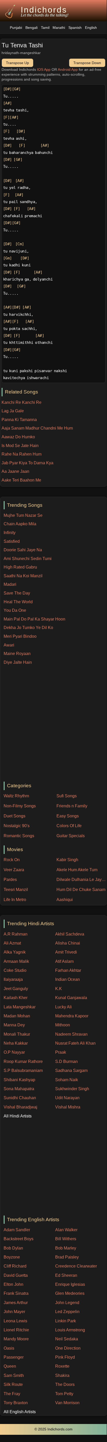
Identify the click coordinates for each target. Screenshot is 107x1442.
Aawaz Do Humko (18, 437)
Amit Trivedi (66, 952)
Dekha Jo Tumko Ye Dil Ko (28, 627)
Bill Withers (65, 1239)
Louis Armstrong (70, 1330)
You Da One (15, 610)
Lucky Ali (63, 1007)
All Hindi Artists (18, 1116)
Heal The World (18, 602)
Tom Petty (64, 1394)
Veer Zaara (14, 870)
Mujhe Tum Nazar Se (23, 515)
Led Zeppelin (67, 1311)
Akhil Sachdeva (69, 934)
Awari (9, 645)
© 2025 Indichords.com (53, 1429)
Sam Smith (14, 1375)
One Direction (68, 1348)
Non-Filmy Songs (20, 806)
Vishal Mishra (67, 1107)
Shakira (62, 1375)
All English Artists (20, 1412)
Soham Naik (66, 1080)
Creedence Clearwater (76, 1266)
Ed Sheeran (66, 1275)
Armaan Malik (16, 961)
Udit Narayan (67, 1098)
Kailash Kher (15, 997)
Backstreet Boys (18, 1239)
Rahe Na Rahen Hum (21, 454)
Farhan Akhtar (68, 970)
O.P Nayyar (14, 1052)
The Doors (65, 1384)
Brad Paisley (67, 1257)
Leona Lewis (15, 1321)
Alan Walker (66, 1230)
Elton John (13, 1284)
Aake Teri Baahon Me (21, 480)
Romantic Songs (19, 836)
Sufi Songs (66, 796)
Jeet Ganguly (16, 988)
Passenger (14, 1357)
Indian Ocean (67, 979)
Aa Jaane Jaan (15, 471)
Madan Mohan (17, 1016)
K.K (58, 988)
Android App (68, 69)
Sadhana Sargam (71, 1070)
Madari (10, 584)
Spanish (75, 28)
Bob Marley (65, 1248)
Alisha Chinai (67, 943)
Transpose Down (87, 63)
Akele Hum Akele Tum (76, 870)
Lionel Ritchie (16, 1330)
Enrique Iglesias (70, 1284)
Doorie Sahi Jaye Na (23, 550)
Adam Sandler (17, 1230)
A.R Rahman (15, 934)
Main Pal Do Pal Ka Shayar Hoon (34, 619)
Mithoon (62, 1025)
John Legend (67, 1302)
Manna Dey (14, 1025)
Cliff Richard (15, 1266)
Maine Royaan (17, 653)
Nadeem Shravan (71, 1034)
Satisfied (12, 541)
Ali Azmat (12, 943)
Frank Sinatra (16, 1293)
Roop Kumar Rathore (23, 1061)
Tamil (45, 28)
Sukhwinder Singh (72, 1089)
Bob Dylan (13, 1248)
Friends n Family (71, 806)
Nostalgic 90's (17, 826)
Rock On (12, 860)
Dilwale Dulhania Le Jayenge (81, 879)
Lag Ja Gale (13, 411)
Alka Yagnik (15, 952)
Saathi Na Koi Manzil (23, 576)
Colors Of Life (69, 826)
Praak (60, 1052)
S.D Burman (66, 1061)
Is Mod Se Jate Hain (20, 445)
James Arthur (16, 1302)
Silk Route (13, 1384)
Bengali (31, 28)
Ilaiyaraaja (13, 979)
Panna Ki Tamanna (19, 419)
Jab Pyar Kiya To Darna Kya (27, 463)
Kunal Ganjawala (71, 997)
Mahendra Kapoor (71, 1016)
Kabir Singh (67, 860)
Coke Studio (15, 970)
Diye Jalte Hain (18, 662)
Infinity (10, 532)
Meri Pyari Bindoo (20, 636)
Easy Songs (67, 816)
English (91, 28)
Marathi (59, 28)
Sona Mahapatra (19, 1089)
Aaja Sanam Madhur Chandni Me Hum (37, 428)
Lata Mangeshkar (19, 1007)
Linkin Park (65, 1321)
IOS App (44, 69)
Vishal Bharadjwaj (20, 1107)
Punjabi (16, 28)
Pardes (10, 879)
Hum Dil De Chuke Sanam (80, 889)
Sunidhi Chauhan (20, 1098)
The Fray (12, 1394)
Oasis (9, 1348)
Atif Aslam (64, 961)
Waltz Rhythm (16, 796)
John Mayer (14, 1311)
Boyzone (12, 1257)
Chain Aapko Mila (20, 524)
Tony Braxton (16, 1403)
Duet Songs (14, 816)
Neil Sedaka (66, 1339)
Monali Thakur (17, 1034)
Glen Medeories (69, 1293)
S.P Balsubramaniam (23, 1070)
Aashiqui (64, 899)
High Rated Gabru (20, 567)
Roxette (62, 1366)
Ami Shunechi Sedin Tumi (28, 558)
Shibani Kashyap (19, 1080)
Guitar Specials (70, 836)
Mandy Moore (16, 1339)
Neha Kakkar (16, 1043)
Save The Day (17, 593)
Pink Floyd (65, 1357)
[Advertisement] (53, 724)
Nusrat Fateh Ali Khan (75, 1043)
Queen (10, 1366)
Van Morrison (67, 1403)
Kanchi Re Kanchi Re (21, 402)
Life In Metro (15, 899)
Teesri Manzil (16, 889)
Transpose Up (17, 63)
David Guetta (16, 1275)
